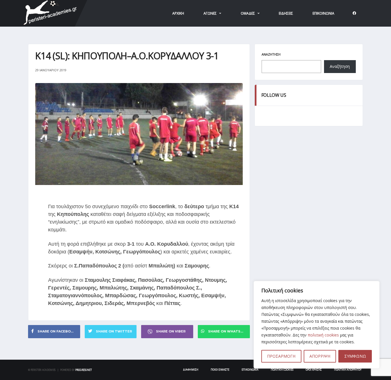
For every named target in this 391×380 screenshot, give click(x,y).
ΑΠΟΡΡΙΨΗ (319, 356)
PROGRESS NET (83, 370)
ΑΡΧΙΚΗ (178, 13)
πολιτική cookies (323, 335)
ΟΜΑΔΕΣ (248, 13)
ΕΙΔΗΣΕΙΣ (286, 13)
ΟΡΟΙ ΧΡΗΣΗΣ (314, 369)
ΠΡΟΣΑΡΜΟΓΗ (281, 356)
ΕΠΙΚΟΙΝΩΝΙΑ (323, 13)
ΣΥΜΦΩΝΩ (355, 356)
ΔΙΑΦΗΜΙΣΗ (190, 369)
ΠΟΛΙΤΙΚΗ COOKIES (282, 369)
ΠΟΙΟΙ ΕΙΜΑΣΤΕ (220, 369)
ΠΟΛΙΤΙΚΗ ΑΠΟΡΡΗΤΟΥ (348, 369)
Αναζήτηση (271, 54)
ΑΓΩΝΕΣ (210, 13)
